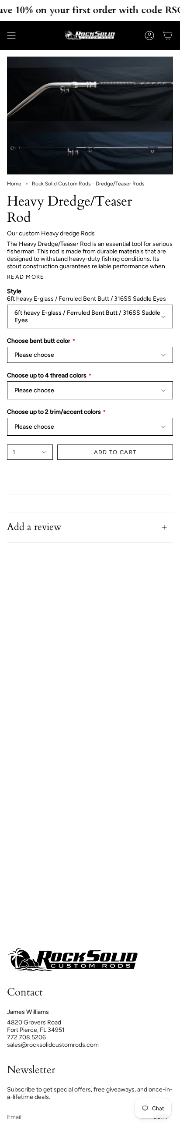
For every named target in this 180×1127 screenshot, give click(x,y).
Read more (26, 277)
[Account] (149, 35)
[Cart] (168, 35)
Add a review (34, 527)
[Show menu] (11, 35)
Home (14, 184)
